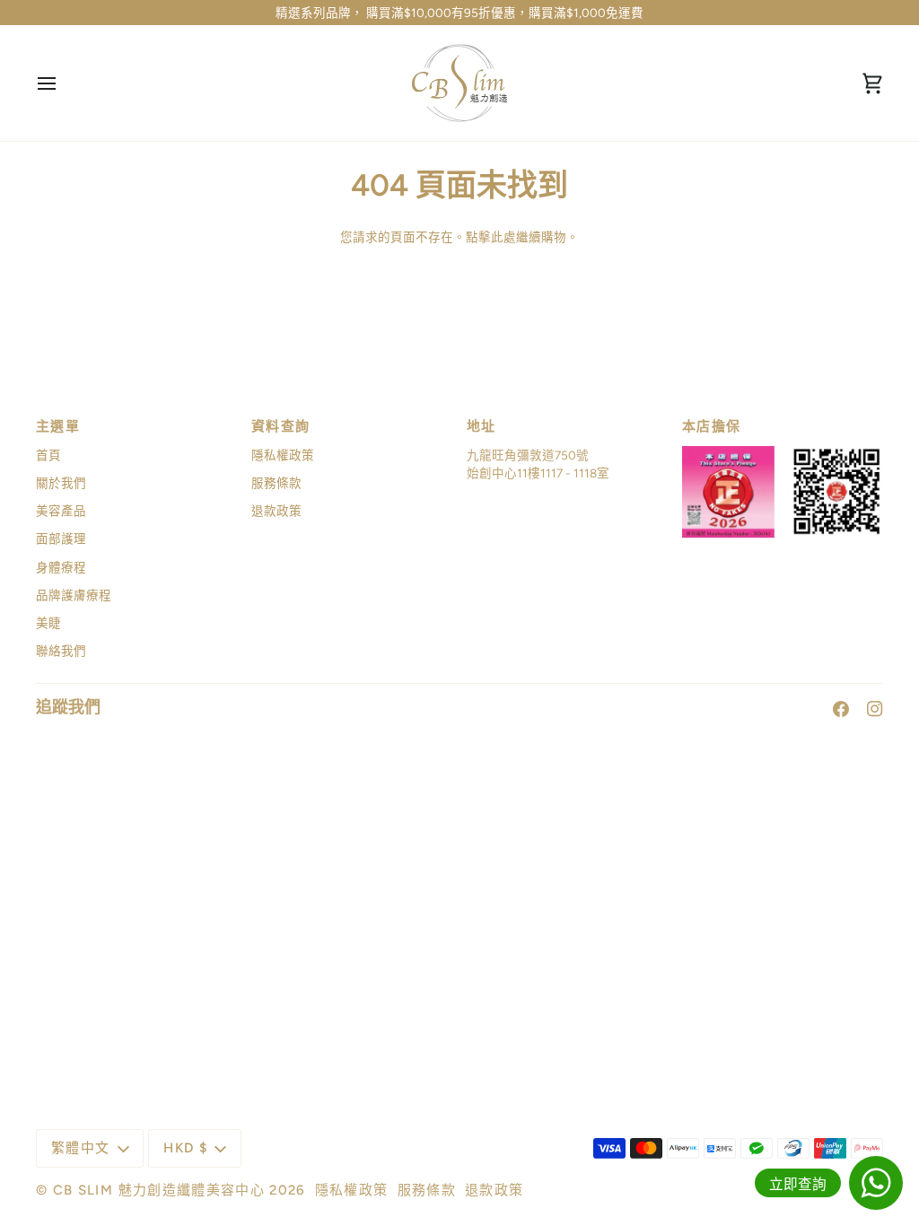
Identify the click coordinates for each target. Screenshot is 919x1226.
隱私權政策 (282, 455)
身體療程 (61, 567)
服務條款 (276, 483)
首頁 (48, 455)
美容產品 (61, 511)
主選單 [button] (58, 426)
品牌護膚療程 (73, 595)
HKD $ (185, 1148)
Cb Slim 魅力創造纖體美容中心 (159, 1190)
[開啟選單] (63, 83)
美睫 (48, 623)
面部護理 (61, 538)
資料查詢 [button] (280, 426)
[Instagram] (875, 709)
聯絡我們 (61, 651)
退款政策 (276, 511)
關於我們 (61, 483)
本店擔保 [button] (711, 426)
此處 (503, 237)
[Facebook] (841, 709)
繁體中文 (80, 1148)
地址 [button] (481, 426)
